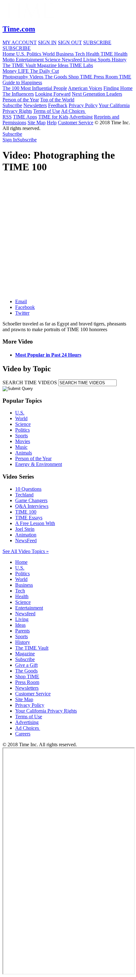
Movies (22, 441)
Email (21, 301)
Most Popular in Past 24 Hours (48, 355)
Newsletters (35, 105)
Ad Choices (73, 111)
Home (21, 562)
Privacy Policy (83, 105)
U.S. (19, 412)
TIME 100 (25, 512)
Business (24, 585)
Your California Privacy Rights (46, 711)
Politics (22, 430)
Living (21, 619)
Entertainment (29, 608)
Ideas (20, 625)
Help (52, 122)
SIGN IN (47, 42)
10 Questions (28, 489)
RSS (7, 117)
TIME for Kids (53, 117)
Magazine (25, 653)
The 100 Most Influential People (35, 88)
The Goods (26, 670)
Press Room (27, 682)
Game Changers (31, 500)
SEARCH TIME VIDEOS (30, 382)
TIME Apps (25, 117)
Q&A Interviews (31, 506)
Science (23, 424)
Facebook (25, 307)
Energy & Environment (38, 464)
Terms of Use (46, 111)
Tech (20, 590)
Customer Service (75, 122)
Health (21, 596)
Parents (22, 630)
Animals (23, 452)
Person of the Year (21, 99)
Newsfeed (25, 613)
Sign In (10, 139)
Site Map (37, 122)
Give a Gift (26, 665)
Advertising (81, 117)
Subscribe (12, 105)
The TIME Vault (31, 648)
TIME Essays (28, 517)
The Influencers (18, 94)
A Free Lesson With (35, 523)
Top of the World (57, 99)
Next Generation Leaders (97, 94)
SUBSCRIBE (97, 42)
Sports (21, 435)
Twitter (22, 313)
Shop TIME (27, 676)
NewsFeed (26, 540)
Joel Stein (24, 529)
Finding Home (118, 88)
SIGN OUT (70, 42)
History (22, 642)
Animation (25, 534)
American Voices (85, 88)
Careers (22, 733)
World (21, 418)
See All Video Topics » (26, 551)
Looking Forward (53, 94)
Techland (24, 494)
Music (21, 447)
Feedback (57, 105)
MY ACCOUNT (20, 42)
